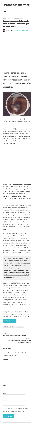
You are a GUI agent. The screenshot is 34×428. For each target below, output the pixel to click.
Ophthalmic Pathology (17, 18)
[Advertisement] (17, 51)
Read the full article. (9, 321)
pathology (12, 326)
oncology (6, 326)
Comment (6, 360)
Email (5, 393)
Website (5, 401)
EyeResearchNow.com (17, 4)
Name (5, 385)
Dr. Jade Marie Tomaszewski (20, 30)
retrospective (20, 326)
